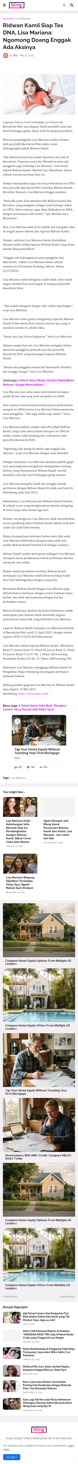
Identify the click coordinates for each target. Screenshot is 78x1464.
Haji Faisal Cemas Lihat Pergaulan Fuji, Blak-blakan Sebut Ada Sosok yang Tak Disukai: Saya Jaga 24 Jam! (46, 1316)
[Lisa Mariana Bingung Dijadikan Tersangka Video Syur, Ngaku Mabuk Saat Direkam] (20, 864)
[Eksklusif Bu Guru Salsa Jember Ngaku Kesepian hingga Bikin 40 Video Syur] (12, 1371)
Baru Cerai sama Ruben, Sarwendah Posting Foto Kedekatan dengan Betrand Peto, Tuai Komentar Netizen (47, 1385)
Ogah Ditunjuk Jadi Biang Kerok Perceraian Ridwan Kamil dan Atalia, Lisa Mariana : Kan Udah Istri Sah (58, 829)
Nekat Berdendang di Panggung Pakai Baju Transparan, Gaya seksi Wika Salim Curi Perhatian (49, 1352)
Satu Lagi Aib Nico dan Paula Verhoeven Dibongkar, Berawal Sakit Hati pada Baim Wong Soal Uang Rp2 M (47, 1403)
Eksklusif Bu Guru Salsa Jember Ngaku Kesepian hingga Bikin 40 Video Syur (46, 1368)
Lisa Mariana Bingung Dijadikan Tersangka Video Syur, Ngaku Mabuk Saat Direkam (20, 883)
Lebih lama (66, 1296)
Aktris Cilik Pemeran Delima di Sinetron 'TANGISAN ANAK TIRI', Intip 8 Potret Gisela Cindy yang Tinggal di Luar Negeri (48, 1334)
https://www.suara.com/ (34, 693)
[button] (4, 5)
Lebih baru (11, 1296)
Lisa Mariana (22, 18)
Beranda (8, 18)
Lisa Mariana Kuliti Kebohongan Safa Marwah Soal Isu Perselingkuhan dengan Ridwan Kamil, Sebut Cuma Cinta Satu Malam (18, 831)
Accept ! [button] (12, 1457)
